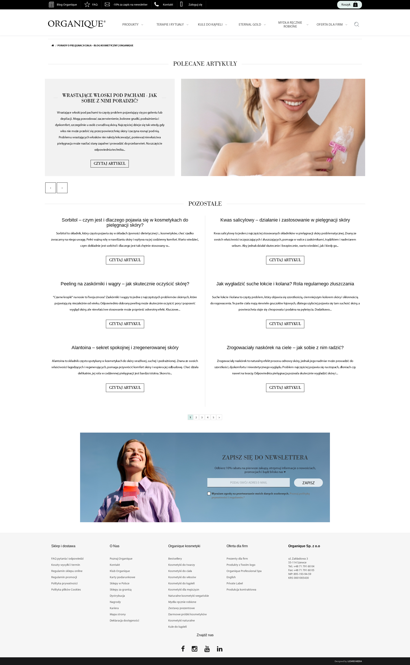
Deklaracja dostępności (124, 620)
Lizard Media (355, 661)
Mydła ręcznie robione (182, 602)
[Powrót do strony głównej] (54, 45)
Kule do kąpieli (177, 627)
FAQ (95, 4)
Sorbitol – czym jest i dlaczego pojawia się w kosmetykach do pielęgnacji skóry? (125, 222)
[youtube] (207, 650)
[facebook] (183, 650)
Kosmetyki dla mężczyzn (183, 589)
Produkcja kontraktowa (241, 589)
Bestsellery (175, 558)
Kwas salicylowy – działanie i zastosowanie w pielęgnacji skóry (285, 220)
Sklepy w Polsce (119, 583)
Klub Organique (120, 571)
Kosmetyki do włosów (182, 577)
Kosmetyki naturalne (181, 620)
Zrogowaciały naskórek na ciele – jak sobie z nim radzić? (285, 347)
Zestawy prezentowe (181, 608)
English (231, 577)
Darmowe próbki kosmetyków (187, 614)
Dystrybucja (117, 596)
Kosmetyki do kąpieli (181, 583)
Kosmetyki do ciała (180, 571)
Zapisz (308, 482)
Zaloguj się (195, 4)
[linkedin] (220, 650)
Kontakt (168, 4)
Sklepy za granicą (121, 589)
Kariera (114, 608)
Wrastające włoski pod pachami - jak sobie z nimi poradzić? (109, 98)
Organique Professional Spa (244, 571)
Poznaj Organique (121, 558)
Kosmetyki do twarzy (181, 565)
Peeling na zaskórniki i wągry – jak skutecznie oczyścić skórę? (125, 283)
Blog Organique (67, 4)
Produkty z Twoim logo (241, 565)
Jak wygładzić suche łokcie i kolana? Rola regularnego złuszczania (285, 283)
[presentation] (50, 187)
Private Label (235, 583)
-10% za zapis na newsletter (130, 4)
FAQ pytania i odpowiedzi (67, 558)
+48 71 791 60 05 (304, 570)
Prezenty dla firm (237, 558)
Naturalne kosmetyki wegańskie (188, 596)
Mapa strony (118, 614)
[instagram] (194, 650)
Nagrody (115, 602)
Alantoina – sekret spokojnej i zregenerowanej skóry (125, 347)
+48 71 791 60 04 (304, 566)
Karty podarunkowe (122, 577)
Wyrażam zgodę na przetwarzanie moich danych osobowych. (261, 495)
